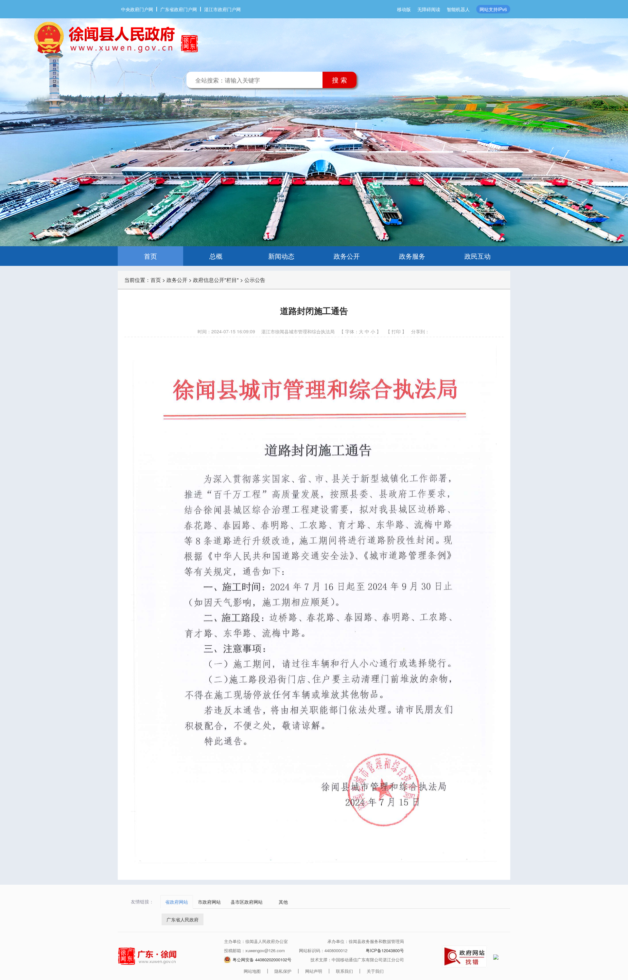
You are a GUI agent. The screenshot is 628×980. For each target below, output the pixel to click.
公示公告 (254, 280)
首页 (150, 256)
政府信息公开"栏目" (216, 280)
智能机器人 (458, 9)
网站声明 (313, 971)
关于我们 (375, 971)
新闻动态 (281, 256)
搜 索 (339, 79)
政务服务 (412, 256)
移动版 (404, 9)
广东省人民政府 (182, 919)
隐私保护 (282, 971)
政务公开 (347, 256)
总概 (215, 256)
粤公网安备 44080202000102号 (262, 959)
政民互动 (477, 256)
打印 (396, 331)
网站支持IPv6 (493, 9)
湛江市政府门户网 (222, 9)
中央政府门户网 (137, 9)
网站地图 (252, 971)
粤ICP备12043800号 (385, 950)
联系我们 (344, 971)
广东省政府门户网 (178, 9)
